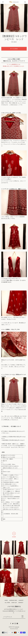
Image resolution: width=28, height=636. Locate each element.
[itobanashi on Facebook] (10, 623)
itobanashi (17, 626)
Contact (20, 602)
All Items (7, 602)
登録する (22, 617)
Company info (13, 600)
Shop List (14, 602)
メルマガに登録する (14, 606)
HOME (6, 600)
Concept (21, 600)
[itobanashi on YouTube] (17, 623)
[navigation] (3, 2)
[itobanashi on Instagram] (15, 623)
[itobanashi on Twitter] (13, 623)
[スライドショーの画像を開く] (14, 18)
